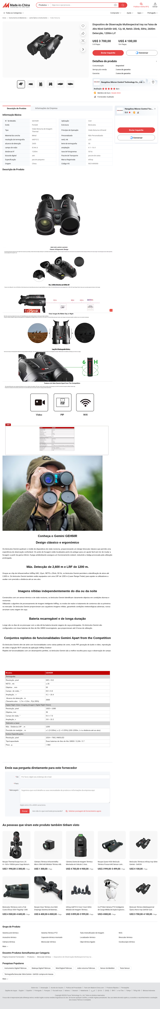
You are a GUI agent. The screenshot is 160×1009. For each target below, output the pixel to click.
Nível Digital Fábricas (64, 968)
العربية (93, 990)
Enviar (25, 811)
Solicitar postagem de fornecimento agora (83, 811)
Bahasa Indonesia (149, 990)
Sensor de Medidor (107, 968)
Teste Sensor (125, 968)
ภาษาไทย (120, 990)
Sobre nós (34, 988)
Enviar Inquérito (108, 53)
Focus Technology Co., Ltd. (76, 995)
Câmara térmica (8, 942)
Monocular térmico (48, 942)
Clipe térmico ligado (87, 942)
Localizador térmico (87, 937)
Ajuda (129, 13)
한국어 (100, 990)
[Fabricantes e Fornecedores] (16, 5)
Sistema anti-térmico (10, 933)
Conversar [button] (143, 53)
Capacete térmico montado (51, 937)
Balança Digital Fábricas (41, 968)
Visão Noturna (55, 18)
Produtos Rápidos (112, 988)
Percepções (125, 988)
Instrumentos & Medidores (17, 18)
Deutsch (75, 990)
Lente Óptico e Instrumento (38, 18)
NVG (120, 933)
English (21, 990)
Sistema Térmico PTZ (49, 933)
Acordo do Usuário (57, 988)
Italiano (67, 990)
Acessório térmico (9, 937)
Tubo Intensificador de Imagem (92, 933)
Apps (139, 13)
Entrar (155, 6)
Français (47, 990)
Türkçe (128, 990)
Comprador (114, 13)
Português (38, 990)
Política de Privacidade (74, 988)
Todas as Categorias (14, 13)
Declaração (44, 988)
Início (4, 18)
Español (29, 990)
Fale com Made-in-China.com (94, 988)
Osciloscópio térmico (127, 942)
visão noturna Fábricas (86, 968)
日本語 (107, 990)
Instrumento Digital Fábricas (15, 968)
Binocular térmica (125, 937)
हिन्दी (113, 990)
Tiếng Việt (136, 990)
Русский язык (57, 990)
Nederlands (84, 990)
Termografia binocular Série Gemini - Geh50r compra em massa (28, 974)
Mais (4, 979)
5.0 (126, 112)
